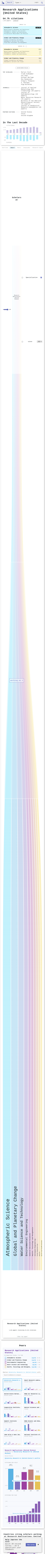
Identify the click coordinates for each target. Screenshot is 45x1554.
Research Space (38, 147)
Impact (12, 147)
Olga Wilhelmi (26, 84)
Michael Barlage (27, 77)
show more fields (22, 67)
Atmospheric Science (11, 27)
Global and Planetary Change (14, 38)
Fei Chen (24, 75)
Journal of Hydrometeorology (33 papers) (29, 94)
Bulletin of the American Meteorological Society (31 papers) (31, 102)
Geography (26, 147)
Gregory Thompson (27, 81)
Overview (5, 147)
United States (26, 112)
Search (9, 2)
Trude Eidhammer (27, 74)
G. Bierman (25, 83)
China (23, 114)
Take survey (31, 1544)
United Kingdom (27, 115)
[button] (12, 1384)
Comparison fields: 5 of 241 (14, 1355)
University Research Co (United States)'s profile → (22, 1459)
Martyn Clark (26, 72)
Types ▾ (18, 2)
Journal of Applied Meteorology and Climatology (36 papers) (30, 89)
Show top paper (22, 1336)
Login (36, 2)
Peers (19, 147)
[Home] (2, 2)
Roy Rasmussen (26, 79)
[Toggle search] (42, 2)
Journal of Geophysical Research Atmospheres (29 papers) (31, 107)
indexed (15, 21)
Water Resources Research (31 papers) (31, 98)
